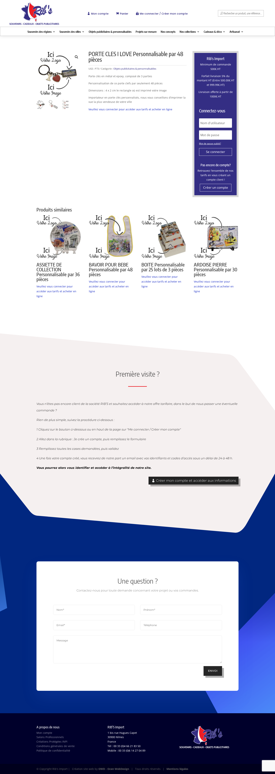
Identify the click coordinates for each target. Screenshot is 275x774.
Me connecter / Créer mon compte (164, 14)
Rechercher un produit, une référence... (243, 13)
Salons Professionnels (50, 737)
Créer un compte (215, 187)
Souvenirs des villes (70, 31)
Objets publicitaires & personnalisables (110, 31)
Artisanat (235, 31)
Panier (124, 14)
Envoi (213, 670)
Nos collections (188, 31)
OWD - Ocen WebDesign (113, 769)
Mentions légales (177, 769)
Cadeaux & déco (213, 31)
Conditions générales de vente (55, 746)
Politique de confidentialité (53, 750)
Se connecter (215, 152)
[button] (76, 57)
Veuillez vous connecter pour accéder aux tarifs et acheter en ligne (130, 109)
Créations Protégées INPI (51, 741)
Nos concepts (168, 31)
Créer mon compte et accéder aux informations (196, 481)
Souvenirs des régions (40, 31)
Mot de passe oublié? (210, 143)
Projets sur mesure (146, 31)
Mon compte (100, 14)
